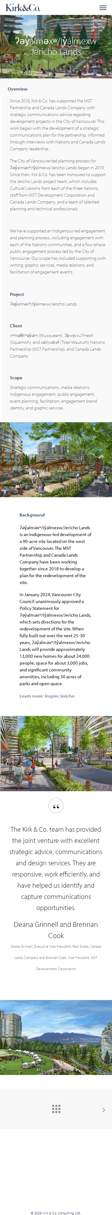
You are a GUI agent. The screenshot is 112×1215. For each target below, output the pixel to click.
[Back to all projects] (56, 1107)
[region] (56, 895)
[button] (103, 7)
